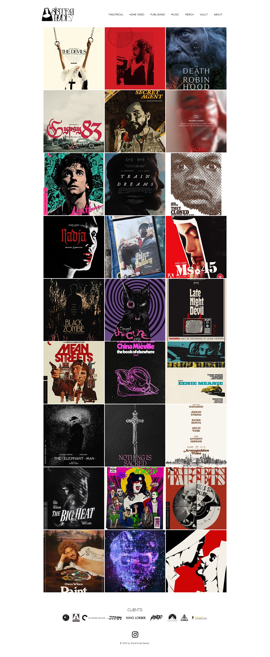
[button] (73, 58)
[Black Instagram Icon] (135, 634)
